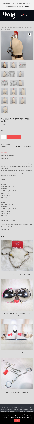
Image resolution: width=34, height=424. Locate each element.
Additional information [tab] (7, 155)
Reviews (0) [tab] (4, 158)
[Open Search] (27, 16)
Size (2, 130)
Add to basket (14, 137)
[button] (29, 34)
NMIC (24, 146)
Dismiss (26, 6)
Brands (7, 27)
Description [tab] (4, 152)
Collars (9, 146)
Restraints (28, 146)
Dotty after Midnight (15, 27)
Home (2, 27)
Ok (17, 420)
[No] (32, 418)
